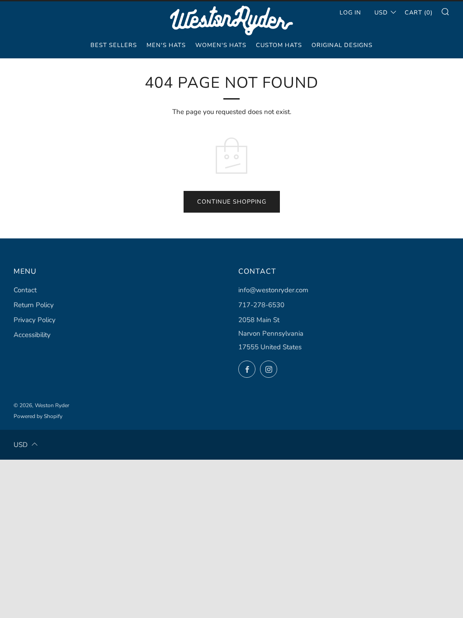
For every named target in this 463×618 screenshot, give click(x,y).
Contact (25, 290)
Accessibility (32, 334)
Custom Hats (279, 45)
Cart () (419, 13)
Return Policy (34, 304)
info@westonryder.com (273, 290)
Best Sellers (113, 45)
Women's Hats (220, 45)
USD (381, 13)
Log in (350, 13)
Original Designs (342, 45)
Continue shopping (231, 202)
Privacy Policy (35, 319)
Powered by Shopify (38, 416)
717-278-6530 (261, 304)
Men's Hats (166, 45)
